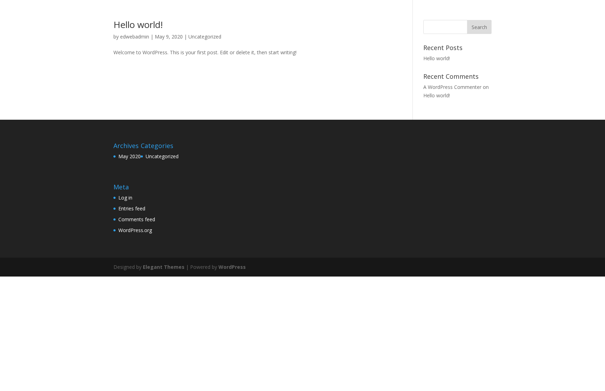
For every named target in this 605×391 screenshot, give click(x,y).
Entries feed (131, 208)
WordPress (232, 267)
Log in (125, 197)
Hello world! (138, 24)
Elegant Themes (164, 267)
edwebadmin (134, 36)
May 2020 (129, 156)
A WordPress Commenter (452, 87)
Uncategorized (204, 36)
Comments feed (136, 219)
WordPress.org (135, 230)
